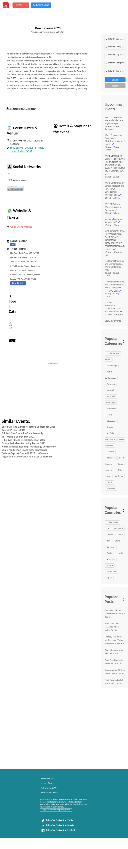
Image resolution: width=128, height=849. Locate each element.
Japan (109, 578)
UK (108, 529)
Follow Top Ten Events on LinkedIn (60, 825)
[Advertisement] (72, 388)
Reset (115, 86)
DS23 (13, 245)
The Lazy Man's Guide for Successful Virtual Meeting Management (114, 640)
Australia (110, 559)
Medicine (111, 489)
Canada (110, 535)
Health (109, 482)
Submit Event (41, 5)
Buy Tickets (18, 283)
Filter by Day (113, 39)
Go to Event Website (21, 227)
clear (122, 39)
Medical (110, 452)
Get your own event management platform (56, 810)
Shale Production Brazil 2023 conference (24, 450)
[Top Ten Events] (6, 5)
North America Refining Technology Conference (29, 447)
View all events (113, 321)
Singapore (118, 529)
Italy (108, 541)
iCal (18, 180)
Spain (120, 535)
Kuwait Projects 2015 (14, 430)
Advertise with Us (48, 788)
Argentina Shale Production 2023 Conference (27, 456)
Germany (111, 547)
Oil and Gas (10, 325)
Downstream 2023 (47, 28)
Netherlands (112, 572)
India (121, 553)
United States (112, 522)
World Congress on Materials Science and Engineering (115, 120)
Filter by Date (114, 47)
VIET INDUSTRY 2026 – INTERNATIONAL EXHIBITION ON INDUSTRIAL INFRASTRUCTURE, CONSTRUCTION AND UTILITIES (115, 240)
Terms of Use (46, 783)
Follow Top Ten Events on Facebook (60, 830)
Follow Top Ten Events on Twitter (60, 820)
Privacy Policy (47, 779)
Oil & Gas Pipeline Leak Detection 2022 (23, 440)
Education (111, 421)
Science (110, 427)
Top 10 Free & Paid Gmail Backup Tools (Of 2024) (115, 613)
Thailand (110, 553)
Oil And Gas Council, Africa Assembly (22, 433)
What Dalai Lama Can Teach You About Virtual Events (114, 627)
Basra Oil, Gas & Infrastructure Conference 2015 (29, 427)
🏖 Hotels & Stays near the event (72, 129)
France (110, 565)
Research (111, 458)
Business (119, 476)
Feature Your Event (49, 793)
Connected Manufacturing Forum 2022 (24, 443)
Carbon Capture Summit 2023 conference (25, 453)
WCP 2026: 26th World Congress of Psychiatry (113, 207)
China (117, 541)
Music (109, 415)
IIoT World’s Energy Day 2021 (18, 437)
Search (115, 80)
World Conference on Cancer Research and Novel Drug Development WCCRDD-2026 (114, 189)
